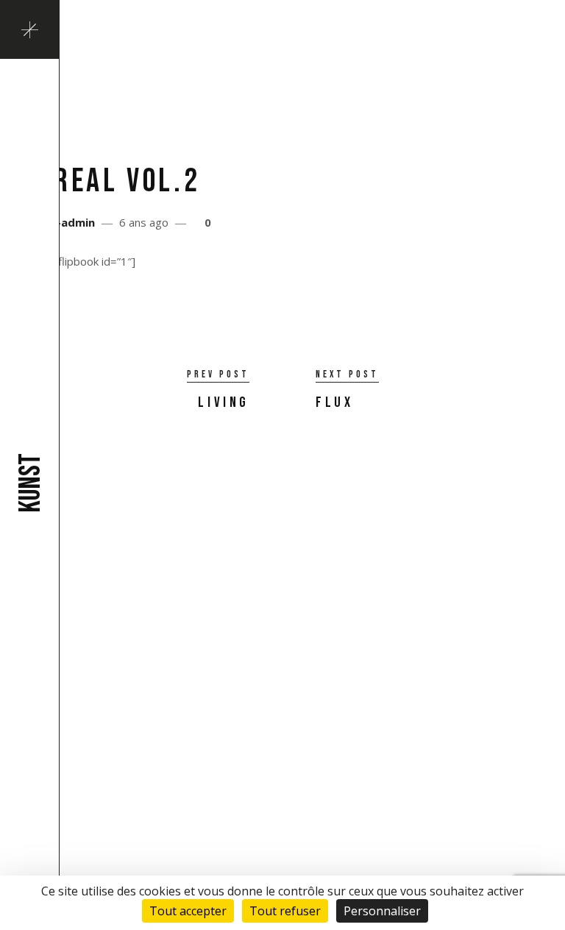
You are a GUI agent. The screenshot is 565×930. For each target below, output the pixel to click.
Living (223, 402)
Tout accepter (188, 911)
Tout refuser (285, 911)
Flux (334, 402)
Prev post (218, 374)
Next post (347, 374)
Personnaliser (382, 911)
